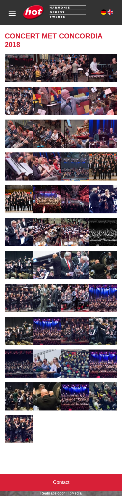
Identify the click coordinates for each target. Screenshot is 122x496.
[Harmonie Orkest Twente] (54, 12)
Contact (61, 482)
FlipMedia (74, 493)
